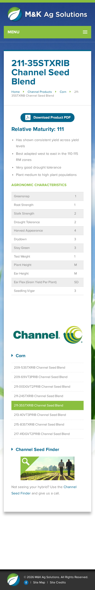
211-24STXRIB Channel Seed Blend (38, 396)
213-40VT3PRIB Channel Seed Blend (40, 415)
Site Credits (58, 582)
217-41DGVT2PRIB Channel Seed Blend (42, 434)
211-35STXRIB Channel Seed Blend (38, 405)
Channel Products (40, 92)
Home (15, 92)
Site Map (39, 582)
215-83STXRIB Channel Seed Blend (39, 424)
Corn (63, 92)
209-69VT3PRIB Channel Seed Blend (40, 377)
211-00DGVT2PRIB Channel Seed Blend (42, 387)
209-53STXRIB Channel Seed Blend (39, 368)
